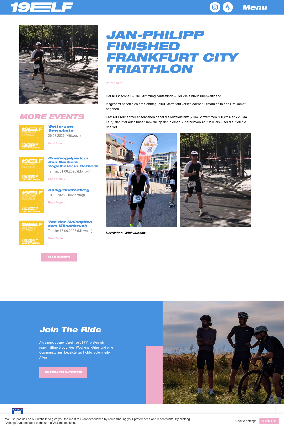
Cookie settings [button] (245, 421)
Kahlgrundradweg (68, 190)
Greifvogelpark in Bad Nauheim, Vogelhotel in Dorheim (73, 162)
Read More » (56, 143)
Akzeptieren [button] (269, 420)
